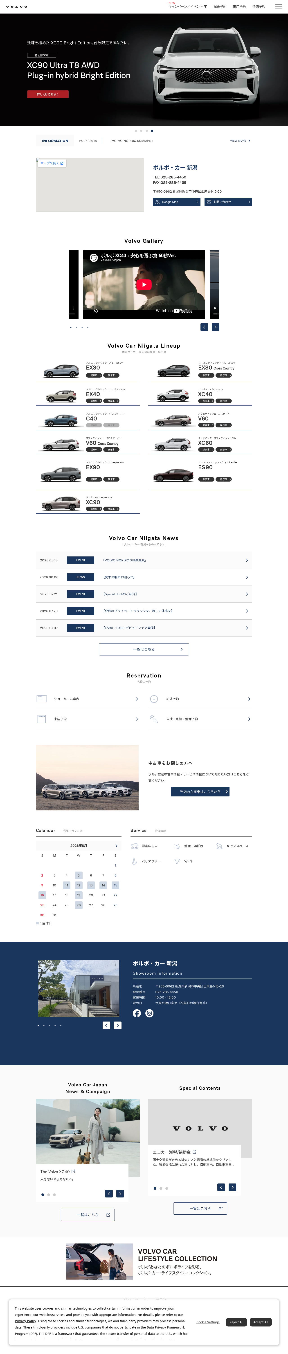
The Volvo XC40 (55, 1171)
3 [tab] (82, 327)
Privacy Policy (25, 1321)
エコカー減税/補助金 (172, 1152)
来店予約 (239, 6)
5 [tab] (60, 1025)
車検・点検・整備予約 (182, 719)
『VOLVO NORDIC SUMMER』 (132, 141)
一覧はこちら (144, 649)
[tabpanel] (144, 284)
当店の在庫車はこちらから (200, 792)
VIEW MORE (238, 140)
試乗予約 (220, 6)
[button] (136, 131)
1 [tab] (71, 327)
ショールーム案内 (66, 699)
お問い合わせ (222, 202)
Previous (204, 327)
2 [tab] (76, 327)
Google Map (170, 202)
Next (215, 327)
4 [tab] (88, 327)
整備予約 (258, 6)
